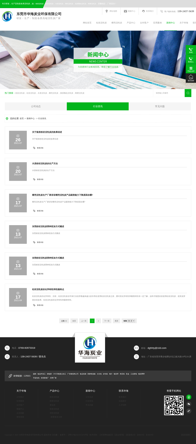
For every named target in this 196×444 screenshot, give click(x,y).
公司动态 (36, 106)
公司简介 (20, 397)
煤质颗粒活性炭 (80, 4)
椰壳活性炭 (69, 4)
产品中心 (131, 23)
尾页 (116, 321)
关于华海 (184, 23)
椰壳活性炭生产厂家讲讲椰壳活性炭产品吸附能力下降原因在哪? (62, 195)
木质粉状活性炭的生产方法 (45, 163)
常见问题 (160, 106)
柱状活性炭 (49, 4)
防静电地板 (92, 374)
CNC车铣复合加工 (59, 374)
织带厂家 (53, 378)
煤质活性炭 (54, 409)
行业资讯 (98, 106)
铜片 (110, 374)
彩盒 (127, 374)
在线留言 (122, 401)
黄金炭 (52, 405)
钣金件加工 (42, 374)
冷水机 (99, 374)
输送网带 (141, 374)
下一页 (106, 321)
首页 (22, 118)
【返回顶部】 (185, 435)
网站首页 (87, 23)
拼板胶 (49, 374)
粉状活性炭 (40, 4)
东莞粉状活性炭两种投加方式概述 (48, 226)
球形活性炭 (54, 413)
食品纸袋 (83, 374)
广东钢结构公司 (73, 374)
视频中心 (131, 11)
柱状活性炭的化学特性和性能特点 (48, 289)
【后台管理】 (119, 435)
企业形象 (20, 413)
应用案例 (157, 23)
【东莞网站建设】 (106, 435)
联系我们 (150, 11)
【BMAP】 (140, 435)
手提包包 (36, 378)
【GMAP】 (149, 435)
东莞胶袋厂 (45, 378)
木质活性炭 (59, 4)
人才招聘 (122, 405)
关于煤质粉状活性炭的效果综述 (47, 132)
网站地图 (113, 11)
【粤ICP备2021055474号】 (78, 435)
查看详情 (40, 148)
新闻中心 (170, 23)
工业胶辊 (134, 374)
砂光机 (105, 374)
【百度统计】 (130, 435)
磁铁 (34, 374)
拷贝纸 (122, 374)
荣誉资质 (20, 417)
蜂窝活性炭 (92, 4)
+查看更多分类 (56, 417)
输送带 (116, 374)
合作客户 (144, 23)
